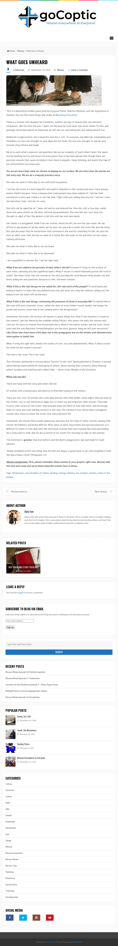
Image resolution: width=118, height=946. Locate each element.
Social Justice (11, 884)
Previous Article (19, 491)
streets (93, 472)
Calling (9, 784)
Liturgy (62, 472)
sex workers (82, 472)
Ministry (20, 51)
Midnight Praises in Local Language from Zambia (26, 691)
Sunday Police (23, 744)
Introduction (11, 828)
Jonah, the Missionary (26, 730)
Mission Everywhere (14, 853)
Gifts (8, 809)
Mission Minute (12, 859)
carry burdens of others (37, 472)
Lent (7, 834)
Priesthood (10, 878)
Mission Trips (11, 865)
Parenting (10, 872)
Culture (9, 796)
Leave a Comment (79, 70)
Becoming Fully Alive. (66, 114)
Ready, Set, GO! (24, 716)
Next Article (101, 491)
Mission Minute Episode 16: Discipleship (23, 697)
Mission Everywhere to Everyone (31, 757)
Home (12, 51)
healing (53, 472)
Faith (8, 802)
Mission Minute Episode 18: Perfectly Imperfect (25, 672)
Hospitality (10, 821)
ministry (71, 472)
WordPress (78, 942)
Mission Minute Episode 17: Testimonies (23, 678)
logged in (21, 592)
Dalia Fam (19, 70)
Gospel (9, 815)
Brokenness (18, 472)
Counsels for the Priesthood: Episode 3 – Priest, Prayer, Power (32, 684)
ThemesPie (50, 942)
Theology (10, 891)
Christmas (10, 790)
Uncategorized (12, 897)
